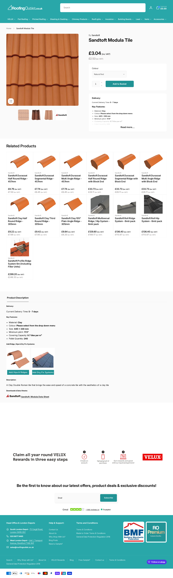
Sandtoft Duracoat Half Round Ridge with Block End (97, 178)
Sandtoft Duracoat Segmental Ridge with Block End (126, 178)
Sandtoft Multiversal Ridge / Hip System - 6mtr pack (99, 221)
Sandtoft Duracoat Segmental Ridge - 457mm (44, 178)
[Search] (141, 7)
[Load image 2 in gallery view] (36, 115)
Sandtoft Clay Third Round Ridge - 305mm (45, 221)
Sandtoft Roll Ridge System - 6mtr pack (125, 219)
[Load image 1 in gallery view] (23, 115)
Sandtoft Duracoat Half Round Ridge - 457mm (18, 178)
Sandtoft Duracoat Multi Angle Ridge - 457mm (71, 178)
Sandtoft (94, 35)
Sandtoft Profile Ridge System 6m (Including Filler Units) (19, 263)
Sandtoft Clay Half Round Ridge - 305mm (17, 221)
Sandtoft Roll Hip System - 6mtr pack (152, 219)
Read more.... (128, 127)
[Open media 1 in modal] (42, 70)
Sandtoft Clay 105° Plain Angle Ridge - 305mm (71, 221)
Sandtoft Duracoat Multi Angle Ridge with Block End (151, 178)
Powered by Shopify (161, 573)
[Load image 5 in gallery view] (61, 115)
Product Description (18, 297)
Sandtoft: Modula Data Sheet (35, 396)
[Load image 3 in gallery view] (48, 115)
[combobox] (103, 7)
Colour (95, 68)
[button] (161, 8)
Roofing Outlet (149, 573)
